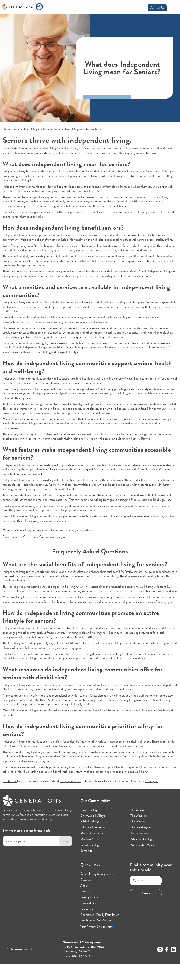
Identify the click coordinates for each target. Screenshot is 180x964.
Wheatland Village (141, 838)
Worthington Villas (142, 844)
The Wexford (138, 809)
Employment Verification (96, 920)
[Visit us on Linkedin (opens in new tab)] (173, 950)
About (84, 885)
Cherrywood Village (92, 815)
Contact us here (12, 530)
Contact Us (157, 7)
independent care (70, 781)
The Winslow (138, 821)
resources (16, 271)
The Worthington (141, 827)
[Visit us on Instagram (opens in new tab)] (160, 950)
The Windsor (138, 815)
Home (7, 129)
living (22, 171)
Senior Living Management (97, 873)
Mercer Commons (91, 833)
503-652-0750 (82, 955)
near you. (60, 536)
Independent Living (25, 129)
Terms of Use (88, 902)
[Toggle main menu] (174, 8)
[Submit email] (65, 841)
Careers (85, 891)
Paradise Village (90, 844)
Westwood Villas (140, 833)
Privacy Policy (89, 897)
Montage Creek (90, 838)
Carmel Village (89, 809)
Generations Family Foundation (99, 914)
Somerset (86, 850)
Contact (85, 879)
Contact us (10, 781)
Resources (86, 908)
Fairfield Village (89, 821)
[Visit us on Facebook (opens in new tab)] (166, 950)
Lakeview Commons (92, 827)
